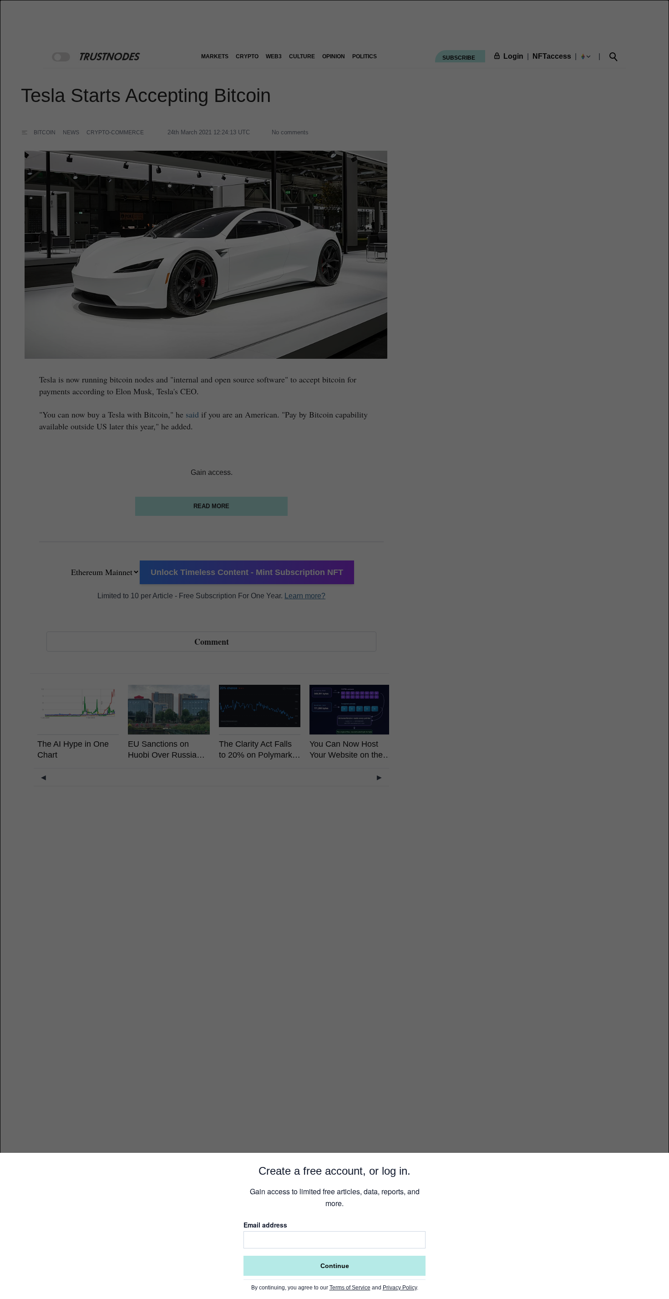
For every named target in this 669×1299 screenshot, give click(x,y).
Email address (265, 1224)
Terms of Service (349, 1287)
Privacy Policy (400, 1287)
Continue (334, 1265)
